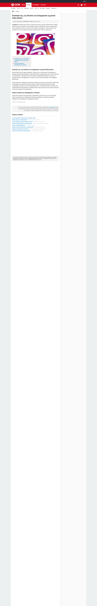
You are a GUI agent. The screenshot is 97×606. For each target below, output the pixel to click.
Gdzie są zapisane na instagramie (21, 130)
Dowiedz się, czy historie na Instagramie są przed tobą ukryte (21, 60)
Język (84, 1)
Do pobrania (35, 4)
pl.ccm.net (15, 158)
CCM (55, 157)
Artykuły (43, 4)
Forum (23, 4)
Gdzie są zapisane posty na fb (20, 129)
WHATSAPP (26, 8)
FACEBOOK (48, 8)
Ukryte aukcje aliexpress (18, 125)
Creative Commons (32, 158)
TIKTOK (18, 8)
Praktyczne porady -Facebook (37, 129)
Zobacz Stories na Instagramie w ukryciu (20, 64)
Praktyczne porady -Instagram (41, 123)
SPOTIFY (31, 8)
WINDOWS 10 (54, 8)
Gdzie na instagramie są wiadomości (22, 123)
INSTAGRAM (42, 8)
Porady (29, 4)
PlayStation (13, 8)
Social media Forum (39, 127)
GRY (22, 8)
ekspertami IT (52, 107)
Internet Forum (31, 125)
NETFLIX (36, 8)
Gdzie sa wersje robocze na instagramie (22, 127)
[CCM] (15, 5)
